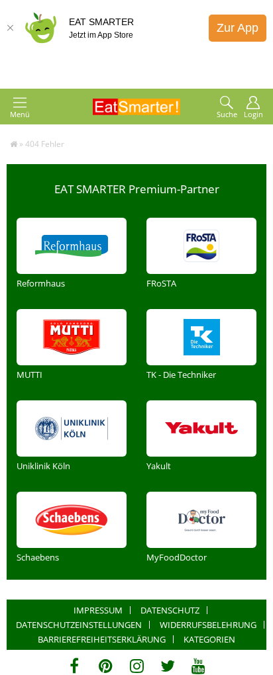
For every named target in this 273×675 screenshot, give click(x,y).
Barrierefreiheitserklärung (102, 639)
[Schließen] (10, 28)
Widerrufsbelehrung (208, 625)
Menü (20, 114)
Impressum (98, 610)
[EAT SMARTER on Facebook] (74, 665)
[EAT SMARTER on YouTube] (198, 665)
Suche (227, 114)
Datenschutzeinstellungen (79, 625)
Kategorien (209, 639)
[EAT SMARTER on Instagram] (137, 665)
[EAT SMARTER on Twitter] (167, 665)
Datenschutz (169, 610)
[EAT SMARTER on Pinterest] (105, 665)
